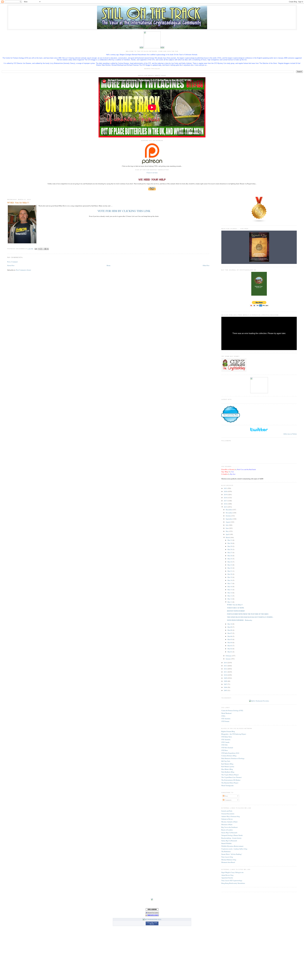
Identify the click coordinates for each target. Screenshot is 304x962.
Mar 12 (230, 599)
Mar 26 (230, 556)
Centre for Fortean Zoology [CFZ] (232, 710)
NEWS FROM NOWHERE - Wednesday (239, 620)
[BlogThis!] (41, 249)
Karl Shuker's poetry (227, 766)
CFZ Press (224, 750)
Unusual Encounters (227, 814)
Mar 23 (230, 565)
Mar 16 (230, 586)
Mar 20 (230, 574)
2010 (226, 675)
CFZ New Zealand (227, 747)
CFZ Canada (225, 742)
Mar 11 (230, 602)
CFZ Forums (225, 721)
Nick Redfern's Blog (227, 772)
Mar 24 (230, 562)
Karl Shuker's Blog (227, 764)
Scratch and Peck (226, 811)
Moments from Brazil (228, 862)
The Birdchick (226, 851)
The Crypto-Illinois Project (230, 775)
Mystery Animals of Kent (229, 822)
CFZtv (223, 716)
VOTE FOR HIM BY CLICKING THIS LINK (123, 211)
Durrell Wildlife (226, 843)
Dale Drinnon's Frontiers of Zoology (233, 758)
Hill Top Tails (225, 761)
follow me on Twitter (290, 434)
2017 (226, 501)
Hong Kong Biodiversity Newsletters (233, 883)
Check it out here (152, 173)
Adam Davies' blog (227, 875)
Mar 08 (230, 630)
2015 (226, 507)
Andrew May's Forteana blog (230, 816)
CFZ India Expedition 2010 (230, 753)
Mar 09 (230, 627)
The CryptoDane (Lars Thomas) (231, 777)
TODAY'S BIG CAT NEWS (235, 608)
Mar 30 (230, 543)
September (229, 519)
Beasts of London (227, 830)
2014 (226, 663)
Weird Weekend (226, 713)
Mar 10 (230, 624)
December (229, 510)
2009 (226, 678)
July (227, 525)
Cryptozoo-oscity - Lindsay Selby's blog (234, 849)
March (228, 537)
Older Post (206, 265)
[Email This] (39, 249)
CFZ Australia (225, 718)
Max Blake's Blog (227, 769)
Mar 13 (230, 596)
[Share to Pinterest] (48, 249)
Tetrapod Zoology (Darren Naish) (232, 835)
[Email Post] (35, 248)
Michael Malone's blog (228, 860)
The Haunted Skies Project (229, 783)
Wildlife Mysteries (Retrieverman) (232, 846)
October (228, 516)
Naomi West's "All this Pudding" (231, 854)
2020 (226, 491)
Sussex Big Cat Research (229, 832)
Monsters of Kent (226, 824)
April (227, 534)
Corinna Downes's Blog (228, 756)
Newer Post (10, 265)
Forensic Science (230, 409)
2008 (226, 681)
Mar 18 (230, 580)
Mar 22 (230, 568)
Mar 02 (230, 649)
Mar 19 (230, 577)
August (228, 522)
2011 (226, 672)
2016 (226, 504)
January (228, 659)
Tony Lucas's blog (227, 857)
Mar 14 (230, 593)
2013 (226, 666)
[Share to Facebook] (45, 249)
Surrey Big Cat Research (229, 841)
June (227, 528)
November (229, 513)
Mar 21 (230, 571)
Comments (227, 800)
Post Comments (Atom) (23, 270)
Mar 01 (230, 652)
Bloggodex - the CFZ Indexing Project (233, 734)
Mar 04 (230, 642)
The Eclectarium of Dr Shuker (230, 780)
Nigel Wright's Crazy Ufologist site (232, 872)
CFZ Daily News (226, 737)
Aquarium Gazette (227, 878)
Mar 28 (230, 549)
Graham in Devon (227, 819)
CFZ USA (224, 745)
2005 (226, 690)
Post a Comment (12, 262)
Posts (226, 796)
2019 (226, 494)
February (229, 656)
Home (108, 265)
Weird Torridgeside (227, 785)
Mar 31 (230, 540)
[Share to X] (43, 249)
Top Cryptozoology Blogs (230, 414)
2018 (226, 498)
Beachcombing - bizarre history (231, 838)
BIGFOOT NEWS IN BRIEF (236, 611)
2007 (226, 684)
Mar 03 (230, 646)
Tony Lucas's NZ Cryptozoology (231, 880)
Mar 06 (230, 636)
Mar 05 (230, 639)
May (227, 531)
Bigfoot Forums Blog (228, 731)
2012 (226, 669)
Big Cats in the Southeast (229, 827)
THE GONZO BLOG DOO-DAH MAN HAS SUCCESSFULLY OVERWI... (250, 617)
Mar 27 (230, 552)
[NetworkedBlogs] (152, 919)
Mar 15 (230, 590)
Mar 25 (230, 559)
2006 (226, 687)
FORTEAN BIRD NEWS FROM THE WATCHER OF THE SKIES (247, 614)
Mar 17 (230, 583)
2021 (226, 488)
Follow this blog (152, 923)
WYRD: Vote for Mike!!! (235, 605)
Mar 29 (230, 546)
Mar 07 (230, 633)
